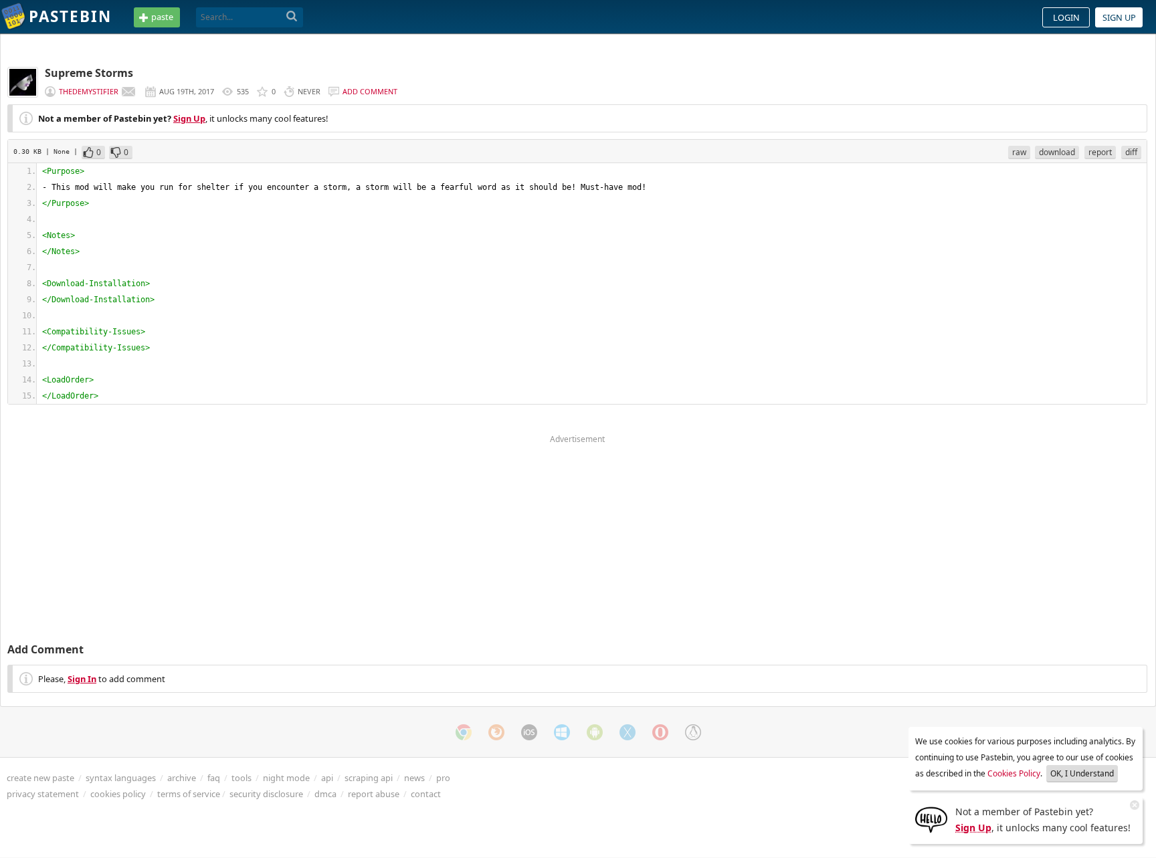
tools (241, 778)
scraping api (369, 778)
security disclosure (266, 794)
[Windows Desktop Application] (562, 732)
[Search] (292, 17)
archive (181, 778)
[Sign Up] (931, 818)
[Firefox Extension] (496, 732)
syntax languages (121, 778)
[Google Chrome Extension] (464, 732)
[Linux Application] (693, 732)
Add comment (370, 91)
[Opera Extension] (660, 732)
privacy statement (43, 794)
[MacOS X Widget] (627, 732)
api (327, 778)
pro (443, 778)
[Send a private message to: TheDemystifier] (128, 91)
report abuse (373, 794)
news (414, 778)
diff (1131, 152)
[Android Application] (595, 732)
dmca (325, 794)
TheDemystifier (88, 91)
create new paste (40, 778)
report (1100, 152)
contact (426, 794)
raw (1019, 152)
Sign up (1119, 17)
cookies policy (118, 794)
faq (213, 778)
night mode (286, 778)
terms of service (188, 794)
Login (1066, 17)
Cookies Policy (1013, 773)
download (1057, 152)
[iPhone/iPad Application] (529, 732)
